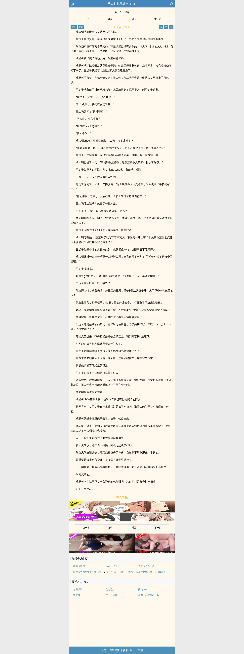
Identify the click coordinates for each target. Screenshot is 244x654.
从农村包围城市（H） (122, 4)
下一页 (157, 19)
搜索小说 (127, 650)
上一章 (86, 19)
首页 (103, 650)
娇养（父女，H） (115, 566)
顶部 (140, 650)
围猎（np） (144, 589)
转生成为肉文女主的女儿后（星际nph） (94, 571)
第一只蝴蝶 (111, 595)
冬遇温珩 (77, 589)
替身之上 (110, 589)
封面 (134, 19)
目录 (110, 19)
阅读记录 (114, 650)
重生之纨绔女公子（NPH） (152, 571)
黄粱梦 (76, 595)
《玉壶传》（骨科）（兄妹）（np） (125, 571)
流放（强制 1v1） (147, 566)
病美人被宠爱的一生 (148, 595)
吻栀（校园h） (81, 566)
